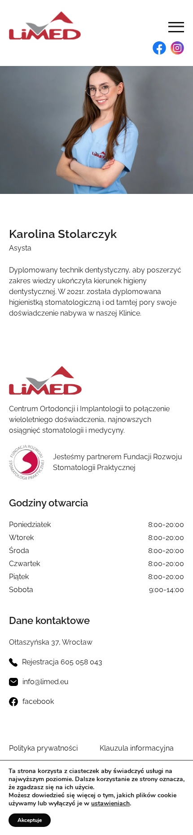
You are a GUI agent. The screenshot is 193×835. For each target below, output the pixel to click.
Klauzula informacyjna (137, 748)
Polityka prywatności (43, 748)
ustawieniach (110, 804)
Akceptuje (30, 820)
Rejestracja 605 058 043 (62, 662)
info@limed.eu (45, 681)
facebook (38, 701)
